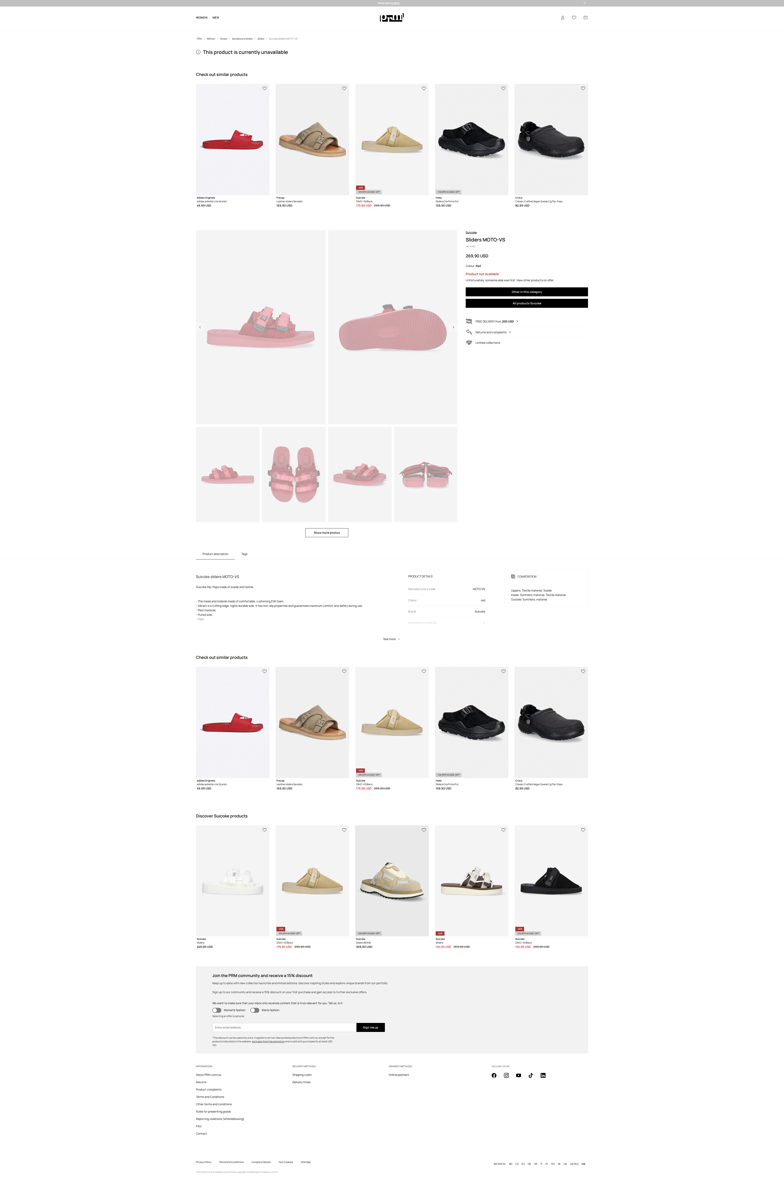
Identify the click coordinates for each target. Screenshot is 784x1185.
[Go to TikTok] (533, 1078)
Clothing (219, 26)
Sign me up (370, 1027)
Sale (323, 26)
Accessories (263, 26)
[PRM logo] (392, 17)
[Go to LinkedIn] (545, 1078)
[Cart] (585, 17)
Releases (340, 26)
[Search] (551, 18)
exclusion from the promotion (268, 1041)
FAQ (198, 1126)
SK (559, 1157)
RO (553, 1157)
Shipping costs (302, 1075)
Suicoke (471, 232)
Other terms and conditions (214, 1104)
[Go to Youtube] (521, 1078)
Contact (201, 1133)
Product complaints (209, 1089)
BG (510, 1157)
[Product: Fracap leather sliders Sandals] (312, 139)
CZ (517, 1157)
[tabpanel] (392, 601)
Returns (201, 1082)
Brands (283, 26)
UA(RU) (574, 1157)
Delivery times (301, 1082)
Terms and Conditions (210, 1097)
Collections (304, 26)
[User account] (562, 17)
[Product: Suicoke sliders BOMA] (392, 881)
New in (200, 26)
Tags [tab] (244, 554)
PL (547, 1157)
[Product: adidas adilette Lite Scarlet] (233, 139)
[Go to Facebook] (496, 1078)
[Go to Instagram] (509, 1078)
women (202, 17)
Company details (261, 1155)
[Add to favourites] (265, 88)
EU (523, 1157)
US (583, 1157)
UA (565, 1157)
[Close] (584, 3)
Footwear (239, 26)
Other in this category (527, 292)
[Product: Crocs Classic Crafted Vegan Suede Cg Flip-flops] (551, 139)
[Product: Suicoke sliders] (233, 881)
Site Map (306, 1155)
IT (541, 1157)
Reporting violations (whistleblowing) (220, 1119)
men (216, 17)
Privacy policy (203, 1155)
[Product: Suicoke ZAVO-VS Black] (392, 139)
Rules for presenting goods (213, 1111)
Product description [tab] (215, 554)
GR (529, 1157)
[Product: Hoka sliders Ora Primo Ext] (471, 139)
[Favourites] (574, 17)
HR (535, 1157)
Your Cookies (285, 1155)
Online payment (399, 1075)
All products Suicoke (527, 303)
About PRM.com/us (208, 1075)
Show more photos (327, 533)
